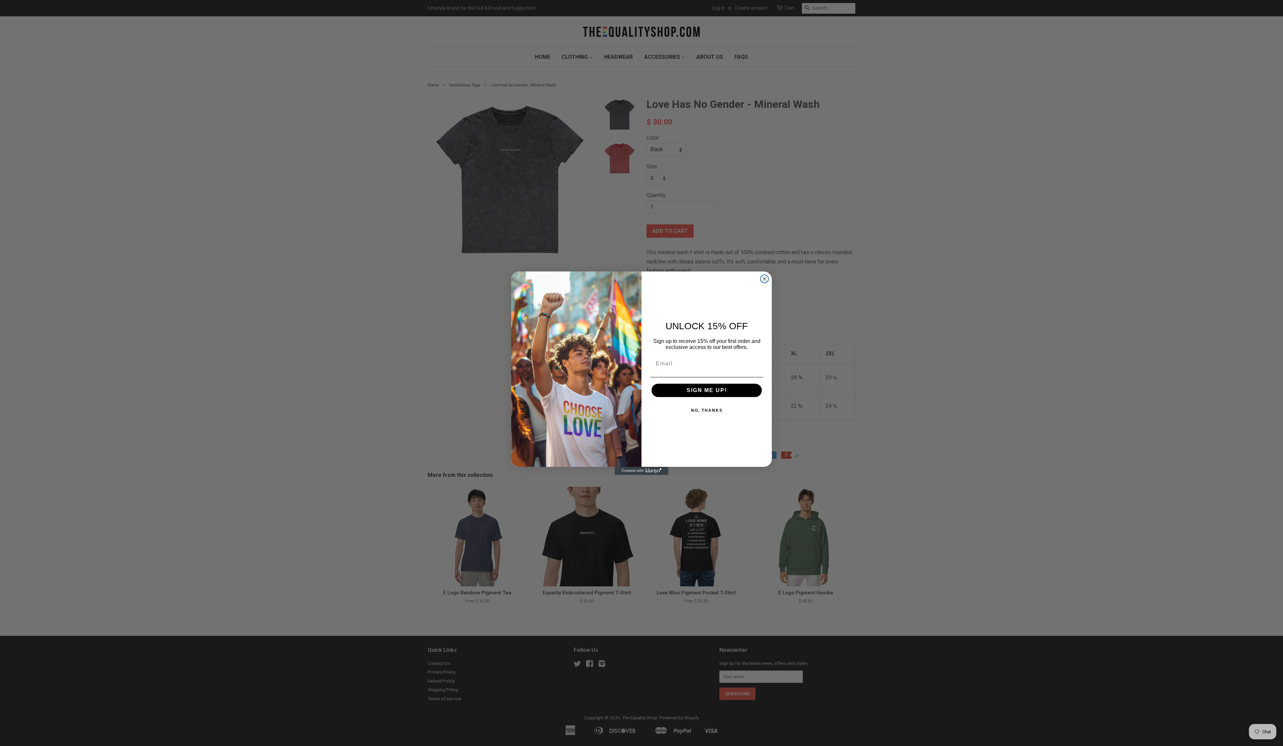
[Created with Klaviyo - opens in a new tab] (641, 471)
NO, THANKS (707, 410)
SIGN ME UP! (707, 390)
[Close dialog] (764, 279)
